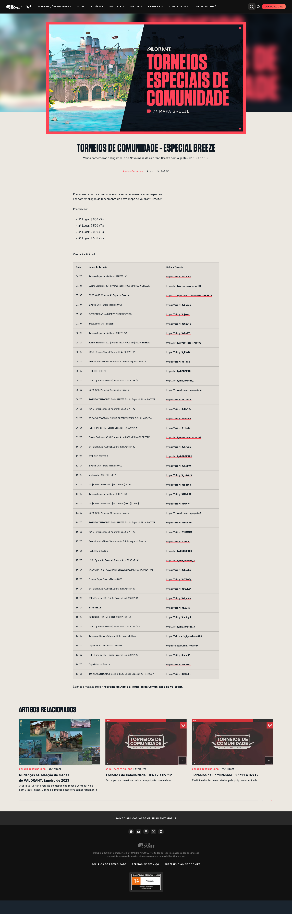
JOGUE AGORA (274, 6)
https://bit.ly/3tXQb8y (178, 674)
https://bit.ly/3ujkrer (178, 314)
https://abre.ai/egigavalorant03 (184, 636)
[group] (146, 755)
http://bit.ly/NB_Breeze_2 (180, 560)
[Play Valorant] (29, 6)
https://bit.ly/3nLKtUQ (178, 664)
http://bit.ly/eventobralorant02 (183, 342)
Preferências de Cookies (182, 864)
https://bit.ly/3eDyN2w (179, 409)
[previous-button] (263, 800)
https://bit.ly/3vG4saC (178, 305)
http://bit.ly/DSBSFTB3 (179, 551)
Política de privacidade (109, 864)
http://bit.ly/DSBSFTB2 (179, 456)
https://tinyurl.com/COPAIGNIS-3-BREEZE (189, 295)
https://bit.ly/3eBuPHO (179, 522)
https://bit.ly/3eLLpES (178, 570)
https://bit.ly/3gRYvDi (178, 352)
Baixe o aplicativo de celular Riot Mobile (146, 818)
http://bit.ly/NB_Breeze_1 (180, 380)
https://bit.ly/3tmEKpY (178, 588)
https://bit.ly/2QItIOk (178, 541)
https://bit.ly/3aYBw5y (178, 579)
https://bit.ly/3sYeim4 (178, 276)
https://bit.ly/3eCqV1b (178, 323)
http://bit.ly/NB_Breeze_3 (180, 626)
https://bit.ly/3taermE (178, 418)
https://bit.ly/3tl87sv (178, 607)
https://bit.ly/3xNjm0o (178, 598)
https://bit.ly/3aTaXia (178, 361)
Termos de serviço (145, 864)
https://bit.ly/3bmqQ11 (179, 655)
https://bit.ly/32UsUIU (178, 494)
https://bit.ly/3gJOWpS (179, 475)
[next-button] (270, 800)
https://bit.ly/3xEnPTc (178, 333)
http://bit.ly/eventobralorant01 (183, 286)
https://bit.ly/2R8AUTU (179, 532)
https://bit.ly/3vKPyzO (178, 447)
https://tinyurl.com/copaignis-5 (183, 513)
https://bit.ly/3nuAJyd (178, 617)
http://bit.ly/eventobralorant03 (183, 437)
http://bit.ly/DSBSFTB (178, 371)
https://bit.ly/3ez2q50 (178, 484)
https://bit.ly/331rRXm (178, 399)
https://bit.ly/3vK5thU (178, 465)
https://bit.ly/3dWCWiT (179, 503)
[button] (133, 171)
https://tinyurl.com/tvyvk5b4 (182, 645)
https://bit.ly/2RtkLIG (178, 428)
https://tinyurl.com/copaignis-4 (183, 390)
